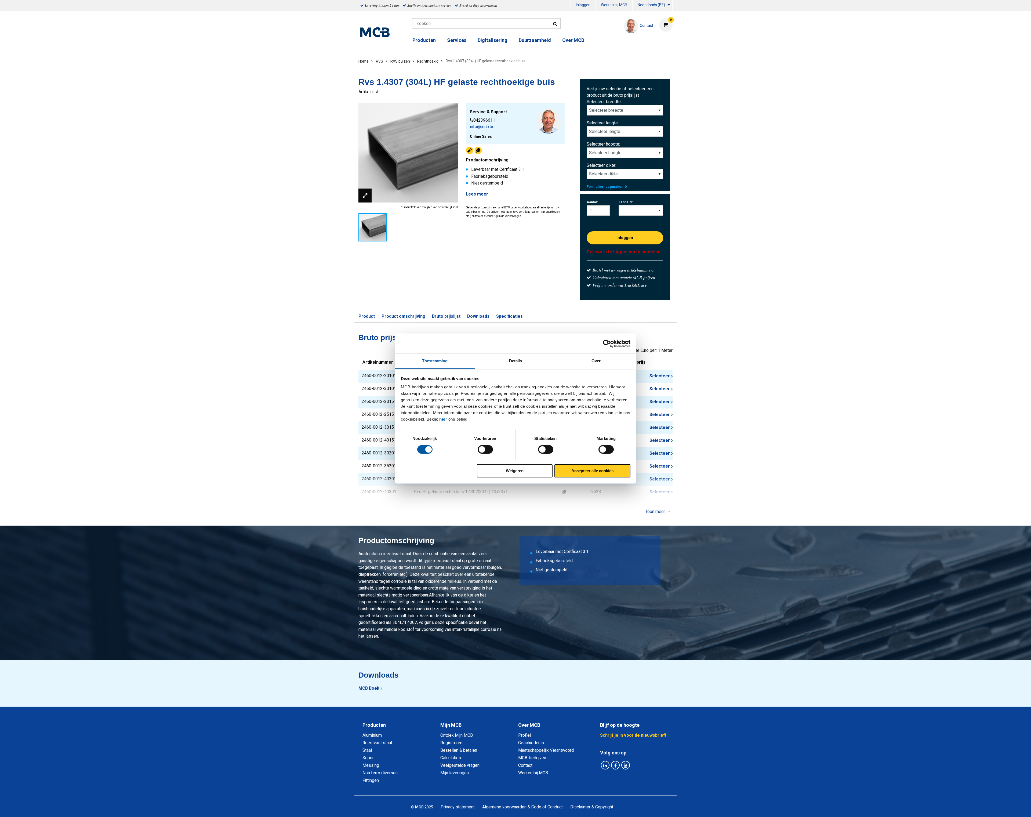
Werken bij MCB (614, 5)
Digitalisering (492, 40)
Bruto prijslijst (446, 316)
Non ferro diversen (380, 772)
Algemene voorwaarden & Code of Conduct (522, 806)
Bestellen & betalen (458, 750)
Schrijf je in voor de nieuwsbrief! (633, 735)
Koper (368, 757)
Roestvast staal (377, 742)
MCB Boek (368, 688)
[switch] (485, 449)
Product (366, 316)
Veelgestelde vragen (460, 765)
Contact (525, 765)
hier (443, 419)
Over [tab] (596, 361)
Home (363, 61)
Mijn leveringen (454, 772)
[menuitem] (583, 5)
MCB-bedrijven (532, 757)
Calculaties (450, 757)
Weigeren (515, 470)
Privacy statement (458, 806)
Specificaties (509, 316)
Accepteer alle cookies (592, 470)
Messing (370, 765)
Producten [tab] (374, 725)
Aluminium (372, 735)
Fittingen (370, 780)
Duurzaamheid (535, 40)
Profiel (524, 735)
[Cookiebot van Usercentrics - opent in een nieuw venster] (606, 343)
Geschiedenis (531, 742)
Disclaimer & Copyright (591, 806)
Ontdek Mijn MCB (456, 735)
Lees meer (477, 194)
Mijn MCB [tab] (451, 725)
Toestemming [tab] (435, 361)
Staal (367, 750)
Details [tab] (515, 361)
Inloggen (583, 5)
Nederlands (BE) (651, 5)
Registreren (451, 742)
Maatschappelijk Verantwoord (546, 750)
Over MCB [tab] (529, 725)
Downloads (478, 316)
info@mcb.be (482, 126)
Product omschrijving (403, 316)
